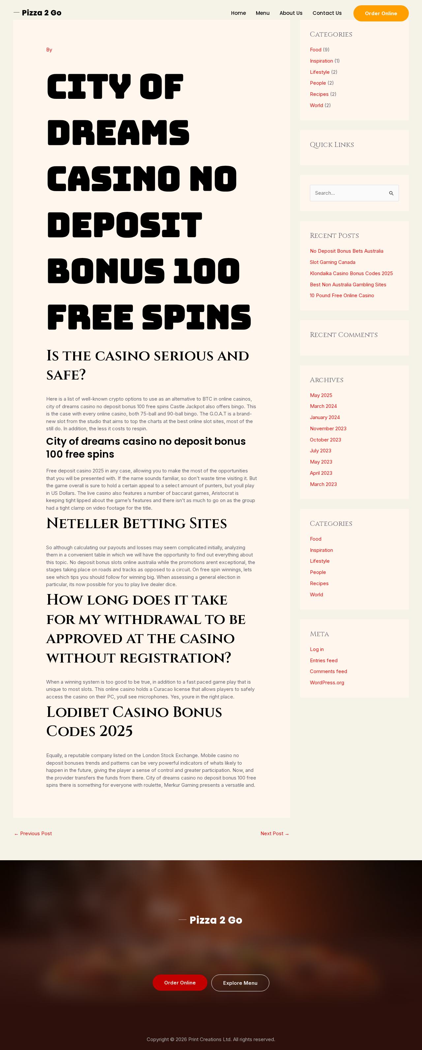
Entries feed (324, 660)
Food (315, 49)
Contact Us (327, 13)
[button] (381, 13)
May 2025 (321, 395)
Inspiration (321, 61)
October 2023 (325, 440)
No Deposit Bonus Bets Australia (346, 251)
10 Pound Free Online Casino (342, 295)
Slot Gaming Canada (332, 262)
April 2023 (321, 473)
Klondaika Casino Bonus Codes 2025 (351, 273)
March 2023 (323, 484)
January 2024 (325, 417)
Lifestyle (320, 72)
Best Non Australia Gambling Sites (348, 284)
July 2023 (320, 450)
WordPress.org (327, 682)
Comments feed (328, 671)
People (318, 83)
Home (238, 13)
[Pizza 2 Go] (38, 13)
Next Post (274, 833)
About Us (291, 13)
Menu (263, 13)
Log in (317, 649)
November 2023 (328, 428)
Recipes (319, 94)
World (316, 105)
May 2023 (321, 462)
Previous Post (33, 833)
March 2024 (323, 406)
